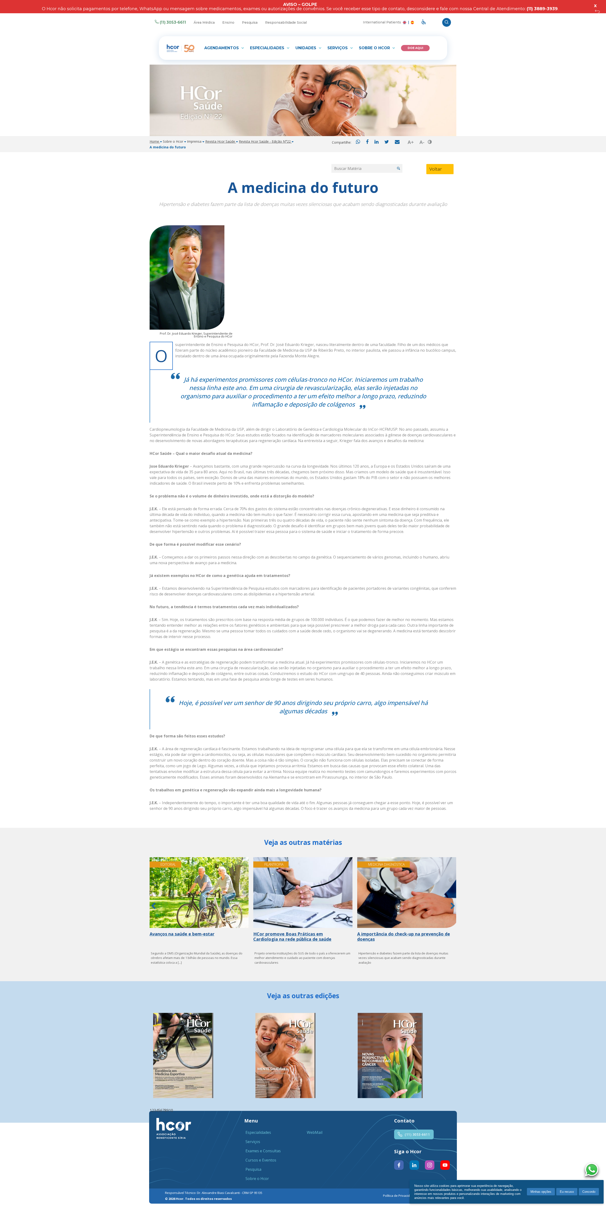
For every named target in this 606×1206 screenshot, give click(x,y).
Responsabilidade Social (286, 22)
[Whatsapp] (358, 142)
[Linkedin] (376, 142)
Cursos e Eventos (260, 1160)
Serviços (338, 48)
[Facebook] (367, 142)
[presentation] (153, 907)
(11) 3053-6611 (173, 22)
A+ (411, 142)
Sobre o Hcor (375, 48)
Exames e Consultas (263, 1150)
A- (421, 142)
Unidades (306, 48)
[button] (151, 1110)
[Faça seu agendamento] (592, 1170)
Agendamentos (222, 48)
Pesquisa (250, 22)
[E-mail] (397, 142)
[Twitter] (386, 142)
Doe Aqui (415, 48)
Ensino (228, 22)
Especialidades (267, 48)
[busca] (446, 22)
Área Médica (204, 22)
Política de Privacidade (399, 1195)
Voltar (435, 169)
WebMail (314, 1132)
